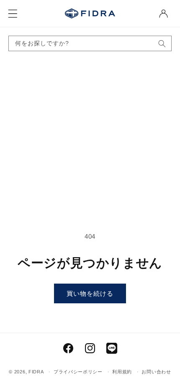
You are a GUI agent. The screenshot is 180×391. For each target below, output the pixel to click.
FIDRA (36, 371)
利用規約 (122, 371)
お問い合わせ (156, 371)
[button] (12, 13)
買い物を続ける (90, 293)
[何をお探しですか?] (162, 43)
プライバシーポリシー (78, 371)
